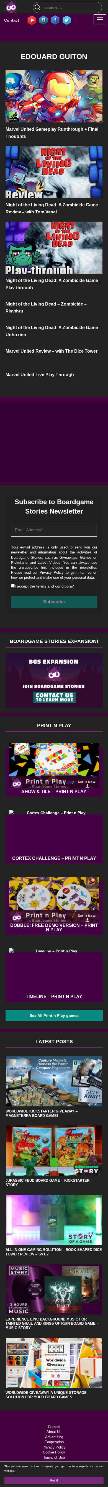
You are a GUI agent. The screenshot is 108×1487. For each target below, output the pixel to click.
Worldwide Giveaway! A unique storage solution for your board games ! (46, 1395)
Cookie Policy (54, 1452)
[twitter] (66, 20)
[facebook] (55, 20)
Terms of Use (54, 1457)
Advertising (54, 1437)
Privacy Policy (52, 572)
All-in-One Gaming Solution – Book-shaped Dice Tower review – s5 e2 (54, 1252)
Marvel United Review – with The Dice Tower (51, 351)
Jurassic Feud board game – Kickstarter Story (47, 1182)
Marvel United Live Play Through (40, 374)
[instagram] (43, 20)
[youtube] (31, 20)
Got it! (54, 1480)
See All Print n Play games (54, 1015)
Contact (11, 20)
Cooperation (54, 1442)
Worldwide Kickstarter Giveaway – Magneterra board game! (42, 1113)
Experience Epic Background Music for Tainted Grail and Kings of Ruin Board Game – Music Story (52, 1323)
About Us (54, 1432)
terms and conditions (54, 586)
